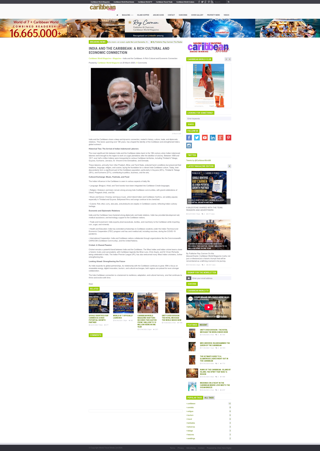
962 (131, 320)
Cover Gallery (197, 15)
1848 (223, 377)
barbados (209, 422)
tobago (209, 430)
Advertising (191, 447)
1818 (223, 348)
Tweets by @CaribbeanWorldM (198, 160)
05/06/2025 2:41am (207, 390)
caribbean (209, 403)
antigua (209, 411)
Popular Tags (195, 397)
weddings (209, 438)
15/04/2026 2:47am (169, 322)
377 (107, 325)
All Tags (209, 397)
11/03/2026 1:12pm (207, 348)
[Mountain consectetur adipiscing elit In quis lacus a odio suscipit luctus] (135, 99)
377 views (211, 214)
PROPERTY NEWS (213, 15)
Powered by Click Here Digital (219, 447)
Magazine (126, 15)
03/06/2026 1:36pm (120, 320)
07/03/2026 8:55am (207, 363)
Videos (226, 15)
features (209, 434)
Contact (171, 15)
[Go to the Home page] (117, 15)
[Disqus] (135, 373)
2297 (223, 390)
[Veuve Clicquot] (208, 85)
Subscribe (183, 15)
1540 (180, 322)
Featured (192, 324)
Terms (172, 447)
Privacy (181, 447)
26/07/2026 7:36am (96, 325)
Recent (203, 324)
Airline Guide (158, 15)
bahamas (209, 426)
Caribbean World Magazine (100, 58)
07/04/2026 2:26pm (145, 329)
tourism (209, 415)
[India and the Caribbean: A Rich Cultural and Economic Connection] (102, 7)
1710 (223, 363)
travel (209, 419)
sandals (209, 407)
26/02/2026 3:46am (207, 377)
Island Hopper (143, 15)
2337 (156, 329)
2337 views (212, 265)
